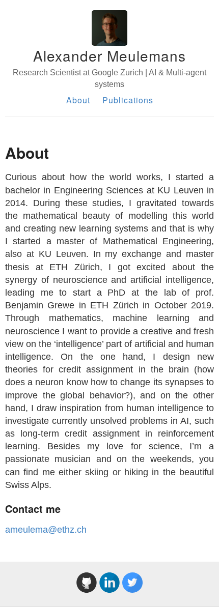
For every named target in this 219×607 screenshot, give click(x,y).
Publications (127, 100)
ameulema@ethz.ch (46, 530)
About (78, 100)
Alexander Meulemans (109, 55)
